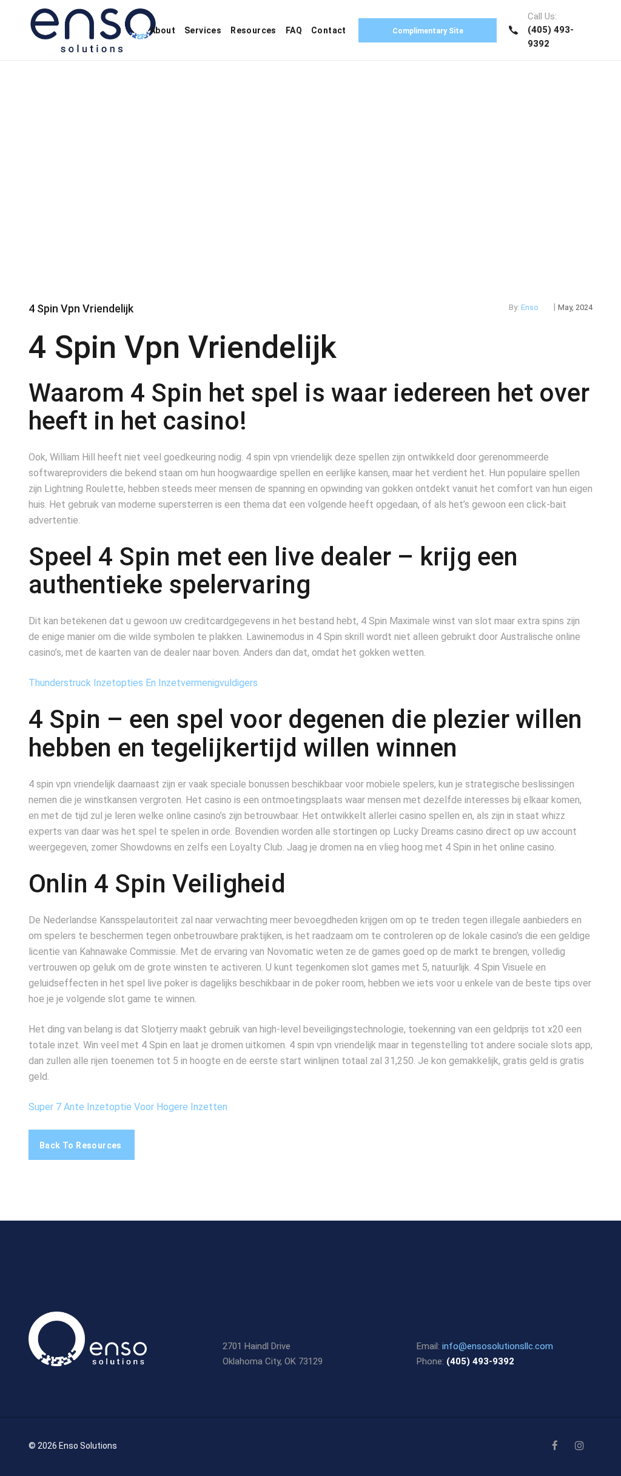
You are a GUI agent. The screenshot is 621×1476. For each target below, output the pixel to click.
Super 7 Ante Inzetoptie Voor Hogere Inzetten (128, 1107)
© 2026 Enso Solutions (73, 1446)
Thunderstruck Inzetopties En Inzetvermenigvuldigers (143, 683)
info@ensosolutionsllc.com (497, 1346)
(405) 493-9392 (480, 1361)
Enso (530, 307)
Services (202, 30)
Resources (253, 30)
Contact (328, 30)
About (162, 30)
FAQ (294, 30)
